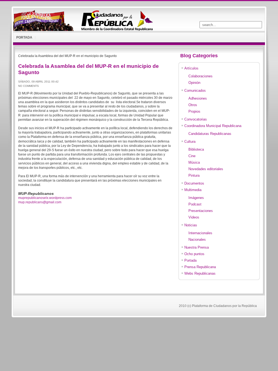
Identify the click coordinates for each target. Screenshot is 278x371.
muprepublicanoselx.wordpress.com (45, 198)
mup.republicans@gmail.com (39, 202)
